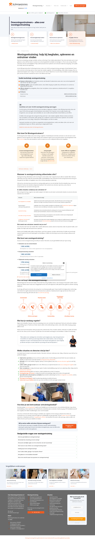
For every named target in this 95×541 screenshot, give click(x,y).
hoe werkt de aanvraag (43, 293)
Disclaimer (41, 538)
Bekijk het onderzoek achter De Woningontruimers (31, 127)
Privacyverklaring (50, 278)
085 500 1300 (51, 161)
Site (35, 538)
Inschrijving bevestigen (77, 519)
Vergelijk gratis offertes (39, 417)
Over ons (56, 6)
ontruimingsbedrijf (30, 407)
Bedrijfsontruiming (54, 508)
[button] (63, 263)
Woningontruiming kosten (36, 497)
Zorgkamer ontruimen (23, 219)
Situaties (48, 6)
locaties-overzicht (65, 415)
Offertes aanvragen (80, 6)
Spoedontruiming (22, 211)
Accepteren (39, 275)
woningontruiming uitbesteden (48, 360)
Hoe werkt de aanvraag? (13, 513)
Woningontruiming (37, 6)
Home (18, 51)
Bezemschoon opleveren (55, 500)
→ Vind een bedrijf (34, 43)
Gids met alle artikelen (35, 503)
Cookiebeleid (44, 278)
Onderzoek (63, 6)
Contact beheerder (48, 538)
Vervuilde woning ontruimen (24, 215)
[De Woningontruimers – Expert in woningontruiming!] (18, 5)
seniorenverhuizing (46, 221)
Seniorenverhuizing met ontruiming (55, 504)
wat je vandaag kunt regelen (66, 365)
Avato (11, 519)
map (37, 538)
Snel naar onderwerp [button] (24, 169)
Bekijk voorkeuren (56, 275)
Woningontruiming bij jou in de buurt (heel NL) (37, 501)
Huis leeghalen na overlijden (24, 201)
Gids (71, 6)
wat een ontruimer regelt (63, 361)
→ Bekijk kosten (14, 43)
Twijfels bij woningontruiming (56, 515)
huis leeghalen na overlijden (66, 375)
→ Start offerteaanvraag (74, 43)
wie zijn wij (21, 139)
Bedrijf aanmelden (66, 538)
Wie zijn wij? (10, 511)
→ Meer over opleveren (55, 43)
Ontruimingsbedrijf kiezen (36, 499)
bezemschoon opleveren (67, 205)
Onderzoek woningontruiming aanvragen (56, 512)
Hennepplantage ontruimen (56, 510)
